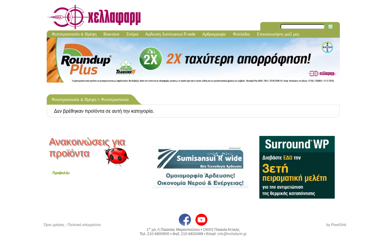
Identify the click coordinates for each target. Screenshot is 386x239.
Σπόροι (132, 34)
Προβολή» (61, 173)
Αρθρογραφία (214, 34)
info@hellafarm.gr (232, 234)
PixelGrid (338, 225)
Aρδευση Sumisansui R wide (170, 34)
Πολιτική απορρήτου (84, 225)
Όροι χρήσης (54, 225)
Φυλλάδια (241, 34)
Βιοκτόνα (111, 34)
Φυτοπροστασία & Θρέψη (74, 34)
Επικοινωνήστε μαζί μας (278, 34)
